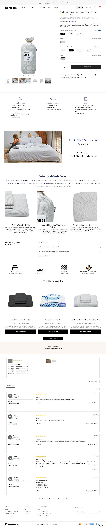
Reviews (9, 385)
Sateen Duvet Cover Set (53, 320)
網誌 (39, 509)
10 (63, 498)
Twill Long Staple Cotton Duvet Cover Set (85, 320)
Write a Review (94, 381)
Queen (71, 33)
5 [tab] (31, 75)
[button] (95, 403)
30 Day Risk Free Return (11, 2)
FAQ (25, 509)
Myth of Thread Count (43, 515)
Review (55, 7)
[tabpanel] (28, 53)
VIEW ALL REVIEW (53, 338)
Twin (63, 33)
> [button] (66, 498)
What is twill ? (42, 242)
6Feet (88, 50)
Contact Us (27, 513)
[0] (99, 7)
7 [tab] (36, 75)
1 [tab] (21, 75)
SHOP (23, 7)
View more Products (20, 331)
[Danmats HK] (12, 7)
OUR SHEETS (32, 7)
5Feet (79, 50)
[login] (94, 7)
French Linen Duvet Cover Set (20, 320)
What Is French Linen (43, 511)
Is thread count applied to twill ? (48, 247)
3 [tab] (26, 75)
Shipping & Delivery (10, 513)
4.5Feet (71, 50)
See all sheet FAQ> (43, 256)
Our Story (7, 509)
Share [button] (39, 403)
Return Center (45, 7)
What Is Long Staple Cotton (45, 513)
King (80, 33)
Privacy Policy (27, 511)
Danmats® (43, 524)
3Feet (63, 50)
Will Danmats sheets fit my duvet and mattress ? (53, 252)
